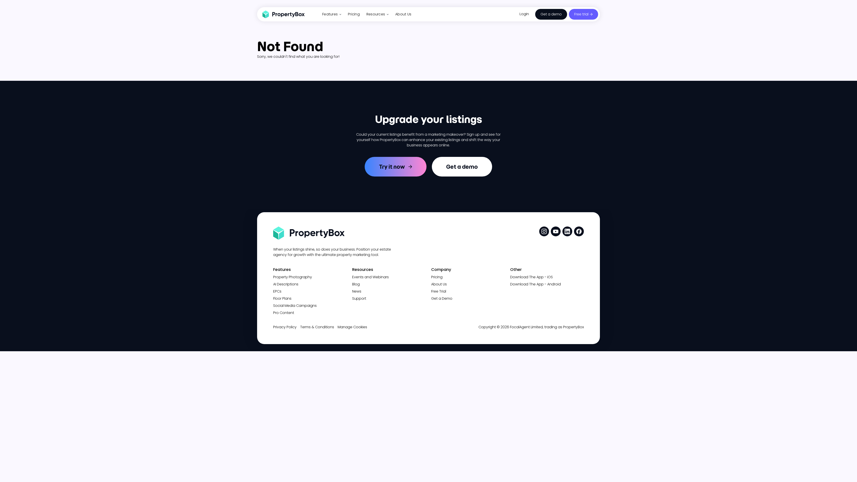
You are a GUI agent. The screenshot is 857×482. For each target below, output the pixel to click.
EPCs (277, 291)
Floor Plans (282, 298)
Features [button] (330, 14)
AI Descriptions (285, 284)
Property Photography (292, 277)
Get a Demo (441, 298)
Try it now (392, 166)
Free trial (581, 14)
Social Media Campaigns (295, 305)
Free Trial (438, 291)
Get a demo (551, 14)
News (356, 291)
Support (359, 298)
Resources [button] (375, 14)
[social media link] (544, 231)
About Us (403, 14)
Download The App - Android (535, 284)
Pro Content (283, 312)
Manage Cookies (352, 327)
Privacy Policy (285, 327)
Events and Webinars (370, 277)
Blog (356, 284)
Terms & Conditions (317, 327)
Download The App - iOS (531, 277)
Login (524, 14)
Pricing (354, 14)
